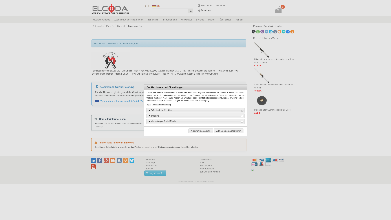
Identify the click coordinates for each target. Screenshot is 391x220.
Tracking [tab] (155, 115)
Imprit (148, 105)
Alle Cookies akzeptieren (228, 131)
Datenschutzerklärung (161, 105)
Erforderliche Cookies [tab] (161, 110)
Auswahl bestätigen (200, 131)
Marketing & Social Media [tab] (163, 121)
